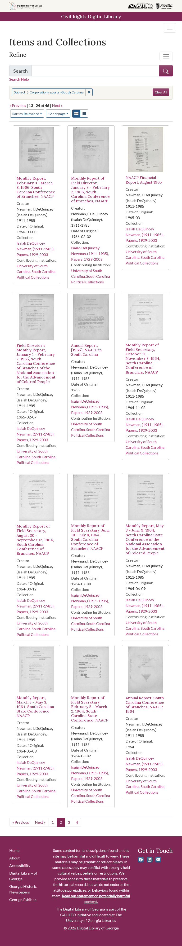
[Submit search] (166, 70)
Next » (57, 105)
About (14, 858)
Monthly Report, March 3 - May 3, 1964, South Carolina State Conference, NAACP (35, 706)
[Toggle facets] (166, 56)
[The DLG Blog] (149, 859)
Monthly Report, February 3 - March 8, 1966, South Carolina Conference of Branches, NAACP (36, 187)
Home (14, 850)
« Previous (17, 105)
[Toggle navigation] (169, 28)
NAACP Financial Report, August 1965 (144, 179)
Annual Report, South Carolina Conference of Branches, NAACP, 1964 (145, 704)
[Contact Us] (158, 859)
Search (22, 72)
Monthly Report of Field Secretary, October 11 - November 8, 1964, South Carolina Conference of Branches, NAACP (143, 358)
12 (57, 113)
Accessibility (19, 865)
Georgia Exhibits (22, 899)
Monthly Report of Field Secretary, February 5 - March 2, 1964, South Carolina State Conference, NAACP (89, 709)
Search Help (19, 79)
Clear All (161, 92)
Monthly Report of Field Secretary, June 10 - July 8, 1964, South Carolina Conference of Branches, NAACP (90, 537)
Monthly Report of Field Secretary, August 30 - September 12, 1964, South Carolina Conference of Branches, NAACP (35, 540)
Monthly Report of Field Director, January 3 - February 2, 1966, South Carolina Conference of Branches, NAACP (90, 189)
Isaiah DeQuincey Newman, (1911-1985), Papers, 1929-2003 (35, 249)
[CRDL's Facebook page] (141, 859)
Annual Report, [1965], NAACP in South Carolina (86, 350)
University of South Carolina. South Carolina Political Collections (36, 271)
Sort (25, 114)
